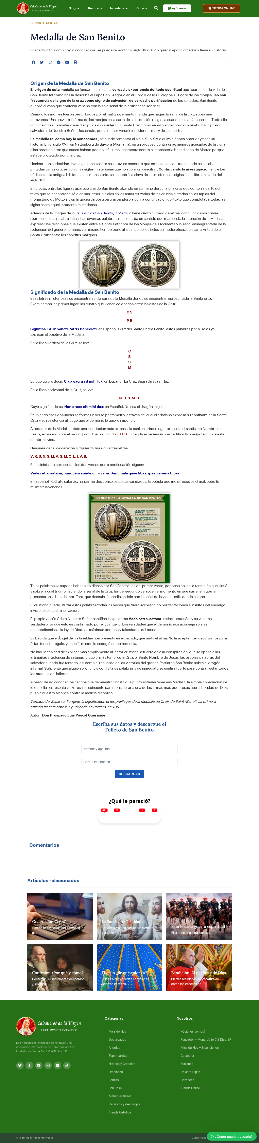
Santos (114, 1080)
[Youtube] (38, 1065)
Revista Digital (191, 1072)
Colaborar (187, 1056)
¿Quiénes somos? (193, 1031)
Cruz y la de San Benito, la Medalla (103, 213)
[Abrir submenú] (78, 8)
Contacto (187, 1080)
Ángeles (114, 1048)
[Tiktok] (67, 1065)
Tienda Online (190, 1088)
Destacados (117, 1039)
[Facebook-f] (29, 1065)
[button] (33, 62)
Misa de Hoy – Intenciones (200, 1048)
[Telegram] (57, 1065)
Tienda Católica (120, 1112)
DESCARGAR (129, 774)
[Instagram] (48, 1065)
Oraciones (116, 1072)
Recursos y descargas (124, 1104)
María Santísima (120, 1096)
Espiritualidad (118, 1056)
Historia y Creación (122, 1064)
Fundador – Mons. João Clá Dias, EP (206, 1039)
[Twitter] (20, 1065)
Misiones (187, 1064)
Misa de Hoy (117, 1031)
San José (115, 1088)
